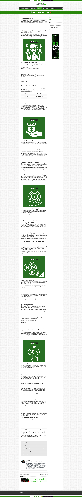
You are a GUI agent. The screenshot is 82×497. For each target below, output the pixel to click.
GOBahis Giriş (27, 8)
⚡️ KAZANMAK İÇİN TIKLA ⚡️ (48, 0)
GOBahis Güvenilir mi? (43, 474)
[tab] (34, 442)
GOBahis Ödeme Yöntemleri (46, 8)
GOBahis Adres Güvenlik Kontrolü (53, 27)
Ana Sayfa (21, 15)
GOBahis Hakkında (22, 8)
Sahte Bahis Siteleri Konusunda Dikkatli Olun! (24, 483)
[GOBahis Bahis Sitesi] (41, 4)
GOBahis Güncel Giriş (53, 8)
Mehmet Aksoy (28, 460)
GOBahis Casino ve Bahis (33, 8)
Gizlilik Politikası (21, 492)
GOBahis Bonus (39, 8)
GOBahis (24, 15)
